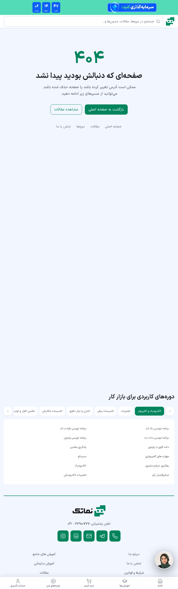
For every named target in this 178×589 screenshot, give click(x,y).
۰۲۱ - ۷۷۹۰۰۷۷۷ (79, 523)
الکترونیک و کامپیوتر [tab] (149, 411)
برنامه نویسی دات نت (156, 438)
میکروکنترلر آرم (161, 475)
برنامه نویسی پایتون (75, 438)
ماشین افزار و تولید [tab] (24, 411)
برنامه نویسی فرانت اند (73, 428)
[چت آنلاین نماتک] (164, 560)
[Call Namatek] (115, 536)
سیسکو (82, 456)
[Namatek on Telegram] (102, 536)
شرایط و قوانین (134, 572)
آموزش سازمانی (44, 563)
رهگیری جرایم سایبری (157, 466)
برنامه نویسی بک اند (157, 428)
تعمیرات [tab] (125, 411)
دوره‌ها (80, 126)
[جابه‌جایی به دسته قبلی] (170, 411)
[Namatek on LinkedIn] (76, 536)
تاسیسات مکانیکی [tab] (52, 411)
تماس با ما (63, 126)
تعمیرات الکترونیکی (75, 475)
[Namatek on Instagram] (63, 536)
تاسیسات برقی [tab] (105, 411)
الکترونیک (80, 466)
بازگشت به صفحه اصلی (106, 109)
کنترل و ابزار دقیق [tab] (80, 411)
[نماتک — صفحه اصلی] (170, 21)
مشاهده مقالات (66, 109)
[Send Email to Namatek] (89, 536)
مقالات (94, 126)
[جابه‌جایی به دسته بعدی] (8, 411)
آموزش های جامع (44, 554)
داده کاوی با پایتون (158, 447)
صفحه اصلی (113, 126)
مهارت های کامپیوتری (157, 456)
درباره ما (134, 554)
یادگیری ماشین (78, 447)
